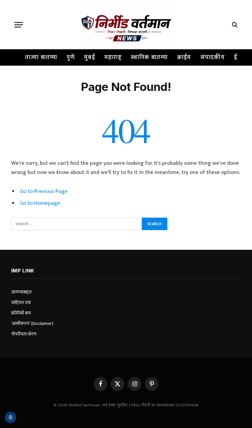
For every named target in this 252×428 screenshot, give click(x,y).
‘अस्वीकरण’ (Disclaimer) (32, 323)
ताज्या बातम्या (41, 57)
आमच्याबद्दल (21, 292)
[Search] (234, 24)
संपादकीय (212, 57)
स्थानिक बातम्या (149, 57)
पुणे (71, 57)
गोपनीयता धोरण (23, 334)
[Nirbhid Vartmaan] (126, 24)
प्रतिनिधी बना (21, 313)
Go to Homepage (40, 203)
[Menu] (18, 24)
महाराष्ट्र (113, 57)
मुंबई (89, 57)
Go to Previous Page (44, 191)
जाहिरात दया (21, 302)
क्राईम (184, 57)
